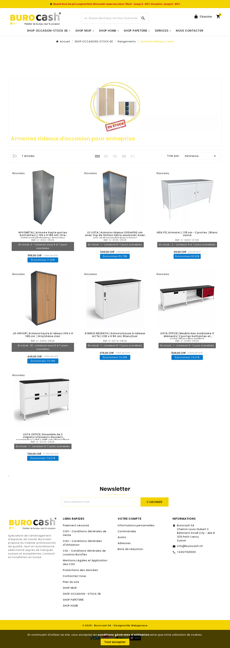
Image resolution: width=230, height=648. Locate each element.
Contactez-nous (74, 576)
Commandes (127, 531)
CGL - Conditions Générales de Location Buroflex (84, 552)
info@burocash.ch (190, 546)
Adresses (124, 543)
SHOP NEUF (70, 588)
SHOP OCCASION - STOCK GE (82, 594)
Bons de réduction (130, 549)
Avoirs (122, 537)
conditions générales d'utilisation (124, 635)
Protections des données (80, 570)
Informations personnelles (136, 525)
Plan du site (71, 582)
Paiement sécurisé (76, 525)
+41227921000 (186, 552)
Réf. (34, 240)
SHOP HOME (70, 605)
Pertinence (201, 156)
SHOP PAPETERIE (73, 600)
